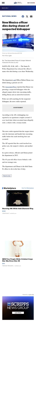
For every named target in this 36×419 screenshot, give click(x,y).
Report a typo (7, 175)
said (14, 80)
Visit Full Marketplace (28, 188)
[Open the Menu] (3, 2)
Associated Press (11, 87)
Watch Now (30, 2)
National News (9, 16)
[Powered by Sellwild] (31, 294)
